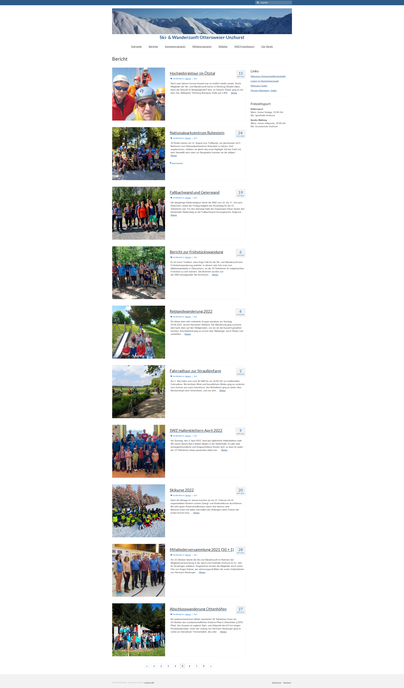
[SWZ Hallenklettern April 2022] (138, 451)
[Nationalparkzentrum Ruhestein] (138, 153)
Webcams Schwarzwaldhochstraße (268, 76)
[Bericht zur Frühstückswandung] (138, 272)
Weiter (234, 93)
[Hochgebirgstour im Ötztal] (138, 94)
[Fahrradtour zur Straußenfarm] (138, 391)
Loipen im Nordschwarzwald (265, 81)
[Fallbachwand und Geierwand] (138, 213)
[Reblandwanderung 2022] (138, 332)
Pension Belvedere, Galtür (264, 90)
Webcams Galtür (259, 86)
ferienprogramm (177, 163)
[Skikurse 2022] (138, 510)
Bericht (188, 79)
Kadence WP (149, 682)
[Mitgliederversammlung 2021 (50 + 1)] (138, 570)
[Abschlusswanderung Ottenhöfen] (138, 629)
